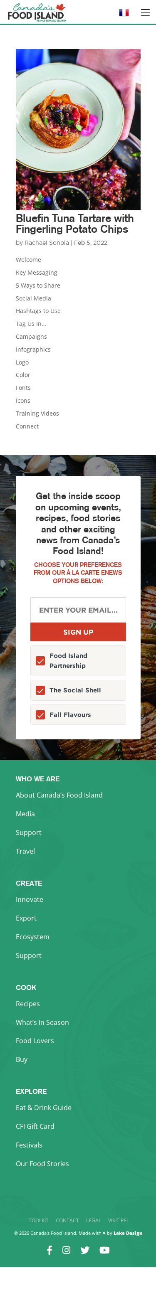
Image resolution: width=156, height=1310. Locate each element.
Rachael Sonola (47, 243)
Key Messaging (36, 272)
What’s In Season (42, 1022)
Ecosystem (33, 936)
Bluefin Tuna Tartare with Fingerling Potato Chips (75, 223)
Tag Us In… (31, 324)
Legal (93, 1220)
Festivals (29, 1145)
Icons (23, 400)
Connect (27, 426)
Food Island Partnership (68, 660)
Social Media (33, 298)
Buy (21, 1059)
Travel (25, 851)
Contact (67, 1220)
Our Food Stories (42, 1163)
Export (26, 918)
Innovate (29, 899)
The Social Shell (75, 690)
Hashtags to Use (38, 311)
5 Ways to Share (38, 285)
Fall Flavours (70, 714)
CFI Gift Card (35, 1126)
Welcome (28, 259)
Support (29, 832)
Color (23, 375)
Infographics (33, 349)
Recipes (28, 1003)
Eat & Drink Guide (44, 1107)
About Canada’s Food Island (59, 795)
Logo (22, 362)
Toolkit (39, 1220)
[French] (124, 15)
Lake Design (128, 1233)
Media (25, 813)
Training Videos (37, 413)
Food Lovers (35, 1040)
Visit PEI (118, 1220)
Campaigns (31, 336)
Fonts (23, 388)
